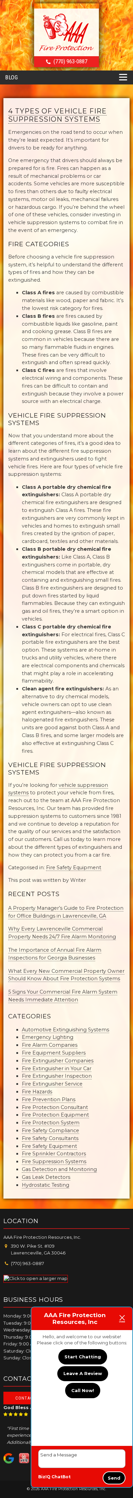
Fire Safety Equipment (73, 867)
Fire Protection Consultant (55, 1107)
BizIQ (44, 1476)
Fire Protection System (50, 1123)
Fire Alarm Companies (49, 1045)
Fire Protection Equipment (55, 1115)
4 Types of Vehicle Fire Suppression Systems (57, 115)
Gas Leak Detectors (46, 1177)
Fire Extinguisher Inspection (57, 1076)
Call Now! (82, 1390)
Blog (11, 77)
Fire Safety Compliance (50, 1130)
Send (114, 1478)
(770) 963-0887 (70, 61)
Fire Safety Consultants (50, 1138)
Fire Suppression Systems (54, 1161)
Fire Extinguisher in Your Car (56, 1068)
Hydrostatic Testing (45, 1185)
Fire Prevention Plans (48, 1099)
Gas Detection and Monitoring (59, 1169)
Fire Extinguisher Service (52, 1084)
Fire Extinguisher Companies (57, 1061)
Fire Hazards (37, 1092)
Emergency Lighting (47, 1037)
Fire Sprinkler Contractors (54, 1154)
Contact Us (28, 1398)
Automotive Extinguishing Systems (65, 1030)
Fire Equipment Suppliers (54, 1053)
